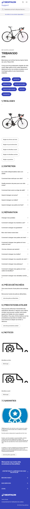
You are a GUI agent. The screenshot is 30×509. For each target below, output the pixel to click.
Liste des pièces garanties (9, 454)
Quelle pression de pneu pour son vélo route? (13, 184)
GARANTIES (6, 94)
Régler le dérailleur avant (10, 149)
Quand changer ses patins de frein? (13, 205)
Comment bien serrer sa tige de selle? (13, 190)
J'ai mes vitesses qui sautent (10, 249)
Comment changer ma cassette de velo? (14, 259)
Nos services (6, 483)
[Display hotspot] (21, 119)
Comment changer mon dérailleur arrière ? (14, 276)
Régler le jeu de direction (10, 144)
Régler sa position (8, 159)
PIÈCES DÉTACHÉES (20, 84)
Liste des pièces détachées (10, 298)
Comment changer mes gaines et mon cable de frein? (14, 243)
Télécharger (6, 363)
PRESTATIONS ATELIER (9, 89)
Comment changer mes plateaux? (12, 264)
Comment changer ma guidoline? (12, 227)
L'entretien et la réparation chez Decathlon (14, 471)
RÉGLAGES (6, 79)
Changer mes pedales (8, 218)
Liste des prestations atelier (11, 325)
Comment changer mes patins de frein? (14, 237)
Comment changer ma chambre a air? (13, 222)
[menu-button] (26, 2)
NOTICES (22, 89)
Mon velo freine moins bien (10, 232)
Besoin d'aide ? (7, 477)
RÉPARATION (6, 84)
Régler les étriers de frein (10, 139)
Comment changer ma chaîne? (11, 254)
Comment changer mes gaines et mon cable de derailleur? (14, 269)
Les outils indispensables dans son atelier (12, 172)
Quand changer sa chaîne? (10, 200)
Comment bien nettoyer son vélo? (12, 178)
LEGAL (4, 488)
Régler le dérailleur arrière (10, 154)
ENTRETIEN (16, 79)
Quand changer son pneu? (10, 195)
